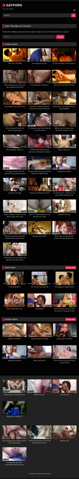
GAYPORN (13, 5)
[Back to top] (72, 473)
